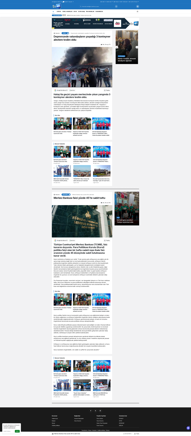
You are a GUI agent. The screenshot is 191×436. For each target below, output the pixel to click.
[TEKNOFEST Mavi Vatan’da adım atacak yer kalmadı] (82, 174)
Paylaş (137, 433)
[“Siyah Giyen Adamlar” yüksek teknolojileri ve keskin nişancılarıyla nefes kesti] (82, 388)
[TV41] (56, 6)
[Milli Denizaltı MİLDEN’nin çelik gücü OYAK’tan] (101, 388)
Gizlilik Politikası (6, 431)
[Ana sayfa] (53, 11)
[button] (137, 6)
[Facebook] (91, 410)
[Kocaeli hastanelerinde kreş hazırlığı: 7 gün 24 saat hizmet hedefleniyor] (101, 174)
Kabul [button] (17, 431)
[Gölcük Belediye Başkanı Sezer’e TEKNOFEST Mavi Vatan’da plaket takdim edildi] (101, 126)
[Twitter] (95, 410)
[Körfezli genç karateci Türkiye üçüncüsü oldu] (63, 126)
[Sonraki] (65, 15)
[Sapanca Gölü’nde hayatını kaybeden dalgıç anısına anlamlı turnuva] (82, 126)
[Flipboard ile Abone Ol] (72, 90)
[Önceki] (63, 15)
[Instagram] (100, 410)
